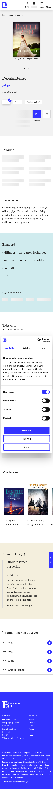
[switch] (46, 400)
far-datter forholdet (31, 260)
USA (5, 276)
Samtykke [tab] (9, 348)
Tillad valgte (27, 439)
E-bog (17, 102)
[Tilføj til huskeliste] (47, 114)
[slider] (26, 43)
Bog (6, 102)
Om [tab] (43, 348)
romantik (8, 268)
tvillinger (8, 252)
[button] (26, 642)
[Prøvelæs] (37, 114)
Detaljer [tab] (26, 348)
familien (8, 260)
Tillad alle (26, 430)
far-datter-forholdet (32, 252)
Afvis (26, 447)
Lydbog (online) (33, 102)
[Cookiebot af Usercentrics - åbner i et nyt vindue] (38, 340)
